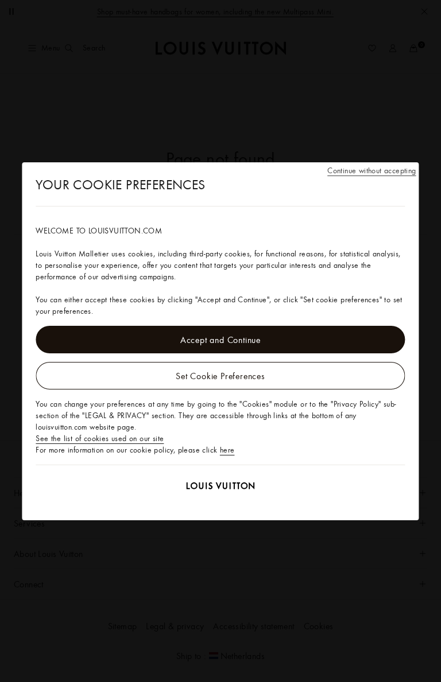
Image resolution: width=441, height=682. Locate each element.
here (227, 450)
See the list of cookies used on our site (100, 438)
